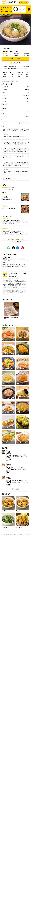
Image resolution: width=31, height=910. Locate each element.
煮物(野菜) (14, 534)
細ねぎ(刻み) (4, 104)
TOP (2, 534)
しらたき (4, 95)
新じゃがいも (5, 89)
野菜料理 (7, 534)
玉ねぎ (3, 92)
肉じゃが (20, 534)
